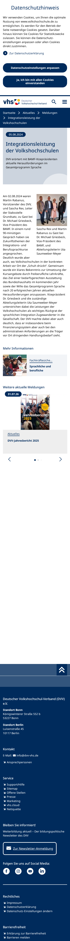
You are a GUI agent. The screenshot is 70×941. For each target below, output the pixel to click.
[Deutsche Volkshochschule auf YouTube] (31, 871)
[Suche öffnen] (54, 102)
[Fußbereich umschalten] (62, 670)
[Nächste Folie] (60, 459)
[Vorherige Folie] (9, 459)
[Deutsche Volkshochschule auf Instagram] (19, 871)
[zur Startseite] (24, 102)
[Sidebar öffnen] (64, 102)
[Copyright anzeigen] (63, 222)
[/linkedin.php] (42, 871)
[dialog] (35, 48)
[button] (52, 210)
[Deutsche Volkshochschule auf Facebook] (7, 871)
